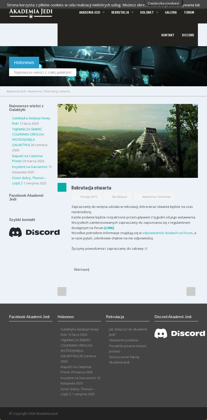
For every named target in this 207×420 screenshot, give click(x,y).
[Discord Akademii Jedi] (179, 339)
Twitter (173, 269)
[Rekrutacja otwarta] (128, 141)
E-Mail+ (193, 269)
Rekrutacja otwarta (91, 187)
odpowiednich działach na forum (167, 233)
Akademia (35, 91)
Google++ (183, 269)
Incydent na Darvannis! (29, 166)
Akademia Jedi (16, 91)
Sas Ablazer (119, 197)
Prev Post (62, 291)
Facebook (163, 269)
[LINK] (109, 228)
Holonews (164, 197)
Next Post (191, 291)
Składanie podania (123, 340)
